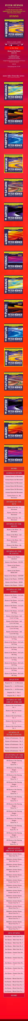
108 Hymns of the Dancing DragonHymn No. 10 (14, 827)
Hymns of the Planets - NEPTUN (14, 566)
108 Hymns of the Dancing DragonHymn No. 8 (14, 813)
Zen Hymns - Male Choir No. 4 (14, 946)
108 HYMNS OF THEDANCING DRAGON (14, 756)
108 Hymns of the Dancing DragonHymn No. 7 (14, 806)
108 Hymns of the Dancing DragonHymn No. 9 (14, 820)
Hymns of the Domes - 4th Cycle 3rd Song (14, 669)
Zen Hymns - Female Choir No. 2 (14, 958)
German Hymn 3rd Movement (14, 483)
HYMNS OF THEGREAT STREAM (14, 700)
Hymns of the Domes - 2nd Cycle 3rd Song (14, 627)
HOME (14, 468)
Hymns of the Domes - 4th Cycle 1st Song (14, 659)
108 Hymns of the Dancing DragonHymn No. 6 (14, 799)
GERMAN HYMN (14, 473)
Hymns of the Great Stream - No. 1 (14, 706)
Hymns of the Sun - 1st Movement (14, 508)
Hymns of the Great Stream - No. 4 (14, 722)
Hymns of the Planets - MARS (14, 582)
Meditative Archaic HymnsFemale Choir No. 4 (14, 896)
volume (22, 44)
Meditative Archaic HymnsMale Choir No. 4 (14, 870)
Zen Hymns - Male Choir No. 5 (14, 949)
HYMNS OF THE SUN (14, 502)
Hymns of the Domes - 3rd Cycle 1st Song (14, 638)
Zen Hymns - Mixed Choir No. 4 (14, 988)
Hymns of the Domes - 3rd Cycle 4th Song (14, 653)
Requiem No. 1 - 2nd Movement (14, 686)
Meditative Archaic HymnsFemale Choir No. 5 (14, 902)
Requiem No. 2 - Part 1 (14, 692)
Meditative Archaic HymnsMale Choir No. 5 (14, 876)
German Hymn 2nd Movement (14, 479)
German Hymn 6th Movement (14, 492)
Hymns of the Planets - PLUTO (14, 562)
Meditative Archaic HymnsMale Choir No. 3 (14, 865)
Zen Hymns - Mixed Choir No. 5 (14, 991)
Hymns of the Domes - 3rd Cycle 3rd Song (14, 648)
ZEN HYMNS (14, 933)
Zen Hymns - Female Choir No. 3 (14, 964)
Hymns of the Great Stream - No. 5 (14, 727)
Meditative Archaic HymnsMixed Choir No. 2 (14, 912)
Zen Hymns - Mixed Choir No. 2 (14, 981)
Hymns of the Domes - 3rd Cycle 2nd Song (14, 643)
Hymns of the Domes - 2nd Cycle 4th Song (14, 632)
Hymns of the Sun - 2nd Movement (14, 513)
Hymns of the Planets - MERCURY (14, 571)
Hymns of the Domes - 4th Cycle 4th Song (14, 674)
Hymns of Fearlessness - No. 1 (14, 738)
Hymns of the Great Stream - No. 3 (14, 717)
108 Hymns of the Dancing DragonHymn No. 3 (14, 777)
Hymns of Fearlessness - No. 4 (14, 747)
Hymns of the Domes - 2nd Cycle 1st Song (14, 617)
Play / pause (6, 44)
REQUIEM (14, 679)
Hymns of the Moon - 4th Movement (14, 546)
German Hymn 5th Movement (14, 489)
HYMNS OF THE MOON (14, 525)
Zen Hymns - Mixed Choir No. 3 (14, 985)
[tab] (14, 468)
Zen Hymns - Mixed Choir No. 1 (14, 978)
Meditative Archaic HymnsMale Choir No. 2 (14, 860)
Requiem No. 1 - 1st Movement (14, 683)
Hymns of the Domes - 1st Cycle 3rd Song (14, 606)
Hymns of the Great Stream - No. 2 (14, 711)
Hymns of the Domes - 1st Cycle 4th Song (14, 612)
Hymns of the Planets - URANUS (14, 558)
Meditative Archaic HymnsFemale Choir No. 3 (14, 891)
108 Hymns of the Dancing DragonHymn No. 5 (14, 791)
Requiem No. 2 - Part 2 (14, 695)
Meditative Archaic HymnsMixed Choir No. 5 (14, 928)
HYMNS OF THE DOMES (14, 590)
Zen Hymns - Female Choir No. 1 (14, 953)
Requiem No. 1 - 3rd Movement (14, 689)
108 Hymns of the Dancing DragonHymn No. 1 (14, 762)
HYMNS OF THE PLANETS (14, 552)
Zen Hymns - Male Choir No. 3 (14, 943)
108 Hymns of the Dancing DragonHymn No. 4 (14, 784)
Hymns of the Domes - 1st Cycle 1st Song (14, 596)
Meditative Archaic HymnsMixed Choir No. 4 (14, 922)
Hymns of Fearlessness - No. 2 (14, 741)
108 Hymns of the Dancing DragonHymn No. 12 (14, 842)
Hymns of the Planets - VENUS (14, 585)
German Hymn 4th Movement (14, 486)
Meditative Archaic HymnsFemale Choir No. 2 (14, 886)
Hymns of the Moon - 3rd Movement (14, 541)
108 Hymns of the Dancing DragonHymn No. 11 (14, 835)
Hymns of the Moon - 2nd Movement (14, 536)
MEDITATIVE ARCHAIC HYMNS (14, 849)
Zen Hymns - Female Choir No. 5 (14, 974)
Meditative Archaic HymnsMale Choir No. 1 (14, 855)
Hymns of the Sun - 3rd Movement (14, 519)
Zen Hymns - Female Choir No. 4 (14, 969)
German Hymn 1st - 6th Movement (14, 496)
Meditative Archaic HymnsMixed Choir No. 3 (14, 917)
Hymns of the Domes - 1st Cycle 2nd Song (14, 601)
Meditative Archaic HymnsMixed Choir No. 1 (14, 907)
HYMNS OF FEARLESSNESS (14, 733)
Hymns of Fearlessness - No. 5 (14, 751)
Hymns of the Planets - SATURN (14, 576)
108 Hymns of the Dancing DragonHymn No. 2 (14, 770)
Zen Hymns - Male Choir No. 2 (14, 939)
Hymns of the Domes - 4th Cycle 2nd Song (14, 664)
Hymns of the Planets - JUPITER (14, 579)
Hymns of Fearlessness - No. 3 (14, 744)
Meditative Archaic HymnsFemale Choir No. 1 (14, 881)
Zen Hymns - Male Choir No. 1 (14, 936)
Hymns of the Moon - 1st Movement (14, 530)
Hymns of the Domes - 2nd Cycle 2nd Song (14, 622)
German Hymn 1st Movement (14, 476)
